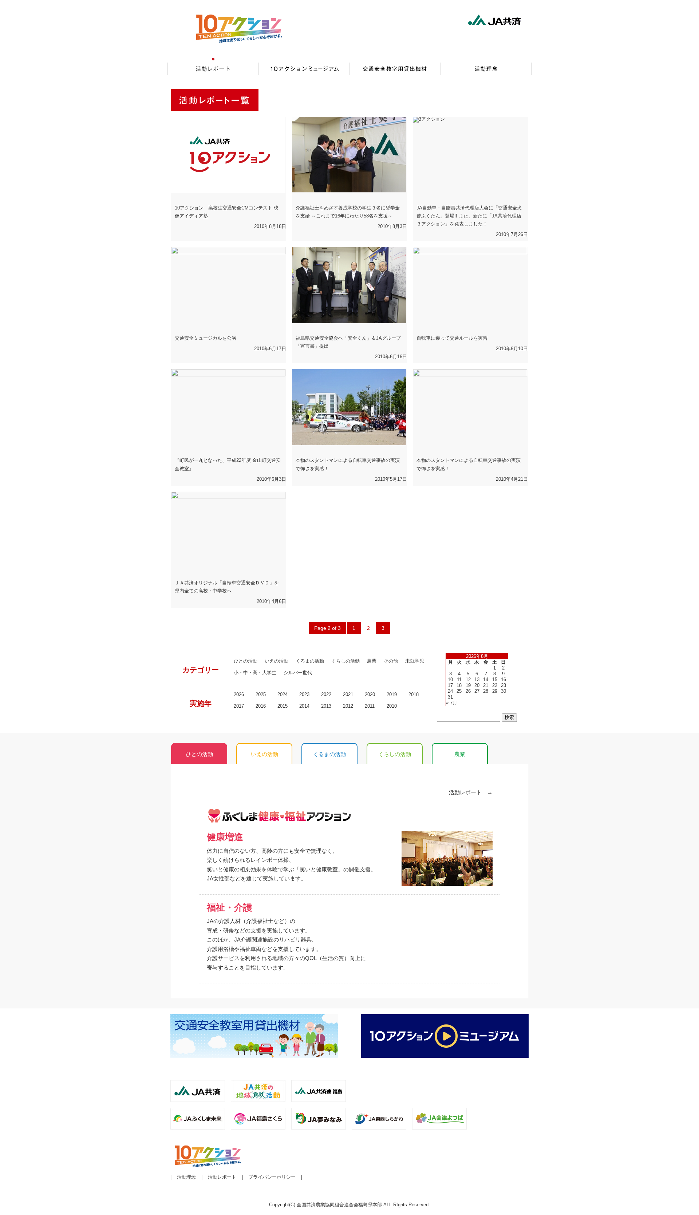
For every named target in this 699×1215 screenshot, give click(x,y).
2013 (326, 706)
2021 (348, 694)
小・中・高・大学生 (255, 672)
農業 (459, 754)
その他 (391, 661)
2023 (304, 694)
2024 (282, 694)
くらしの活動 (345, 661)
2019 (392, 694)
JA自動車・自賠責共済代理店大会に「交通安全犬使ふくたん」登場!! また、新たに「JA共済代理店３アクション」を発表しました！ (469, 216)
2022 (326, 694)
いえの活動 (276, 661)
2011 (370, 706)
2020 (370, 694)
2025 (261, 694)
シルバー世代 (298, 672)
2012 (348, 706)
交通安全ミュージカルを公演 (205, 338)
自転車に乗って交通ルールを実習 (451, 338)
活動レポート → (471, 792)
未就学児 (414, 661)
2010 (392, 706)
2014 (304, 706)
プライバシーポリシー (272, 1177)
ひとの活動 (245, 661)
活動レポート (222, 1177)
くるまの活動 (310, 661)
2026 (239, 694)
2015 (282, 706)
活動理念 (186, 1177)
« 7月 (451, 703)
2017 (239, 706)
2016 (261, 706)
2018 (413, 694)
